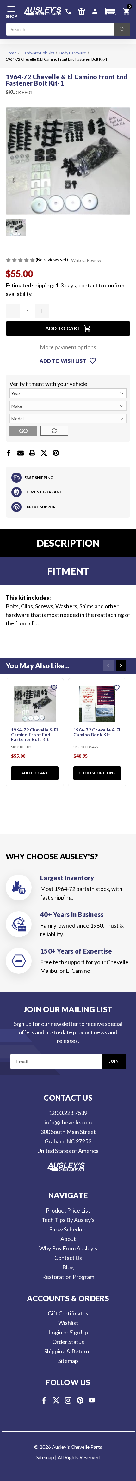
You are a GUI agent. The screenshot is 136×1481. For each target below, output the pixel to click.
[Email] (20, 453)
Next (121, 665)
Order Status (68, 1341)
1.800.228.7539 (68, 1112)
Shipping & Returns (68, 1351)
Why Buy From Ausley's (68, 1248)
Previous (108, 665)
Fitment (68, 570)
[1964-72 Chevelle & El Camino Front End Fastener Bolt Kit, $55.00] (35, 704)
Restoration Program (68, 1276)
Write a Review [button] (86, 260)
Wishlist (68, 1322)
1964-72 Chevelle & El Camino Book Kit (96, 732)
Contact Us (68, 1257)
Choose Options (96, 772)
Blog (68, 1267)
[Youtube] (92, 1400)
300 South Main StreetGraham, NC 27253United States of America (68, 1141)
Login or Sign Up (68, 1332)
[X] (44, 453)
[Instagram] (68, 1400)
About (68, 1238)
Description (68, 543)
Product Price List (68, 1210)
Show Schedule (68, 1229)
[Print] (32, 453)
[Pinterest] (56, 453)
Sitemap (68, 1360)
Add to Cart (34, 772)
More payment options (68, 347)
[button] (110, 11)
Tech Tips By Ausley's (68, 1219)
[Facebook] (9, 453)
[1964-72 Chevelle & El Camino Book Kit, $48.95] (97, 704)
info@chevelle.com (68, 1122)
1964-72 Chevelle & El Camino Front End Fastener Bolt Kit (34, 734)
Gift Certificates (68, 1313)
